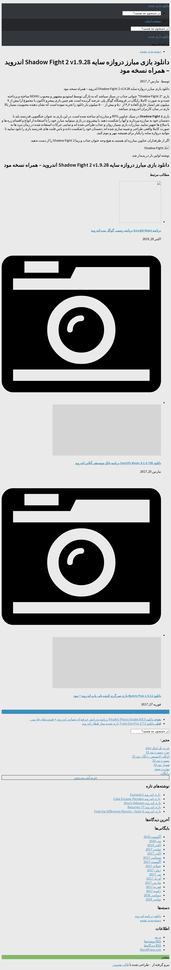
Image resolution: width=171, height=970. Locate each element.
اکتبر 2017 (154, 853)
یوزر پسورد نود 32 (157, 752)
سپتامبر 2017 (152, 857)
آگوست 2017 (152, 862)
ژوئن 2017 (154, 870)
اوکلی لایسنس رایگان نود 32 (150, 756)
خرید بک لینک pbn (157, 748)
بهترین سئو (162, 769)
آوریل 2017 (153, 878)
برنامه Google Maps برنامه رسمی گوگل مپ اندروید (126, 230)
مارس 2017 (153, 883)
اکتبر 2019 (154, 845)
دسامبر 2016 (152, 895)
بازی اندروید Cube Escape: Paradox (137, 799)
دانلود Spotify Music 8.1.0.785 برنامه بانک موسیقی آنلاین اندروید (118, 463)
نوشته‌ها (152, 941)
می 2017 (155, 874)
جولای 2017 (153, 866)
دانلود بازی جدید (158, 5)
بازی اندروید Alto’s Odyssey (142, 803)
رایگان (165, 773)
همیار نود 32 (161, 765)
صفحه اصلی (152, 21)
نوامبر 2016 (153, 899)
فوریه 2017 (153, 887)
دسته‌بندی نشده (150, 51)
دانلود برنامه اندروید (148, 916)
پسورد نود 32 (160, 760)
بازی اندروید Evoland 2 (145, 794)
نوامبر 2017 (153, 849)
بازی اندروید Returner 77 (144, 807)
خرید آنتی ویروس (85, 777)
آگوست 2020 (152, 837)
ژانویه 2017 (153, 891)
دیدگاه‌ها (152, 945)
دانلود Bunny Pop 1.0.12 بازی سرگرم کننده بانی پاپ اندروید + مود (117, 696)
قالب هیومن (120, 964)
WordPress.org (150, 949)
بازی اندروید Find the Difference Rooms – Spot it (127, 811)
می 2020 (155, 841)
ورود (158, 937)
